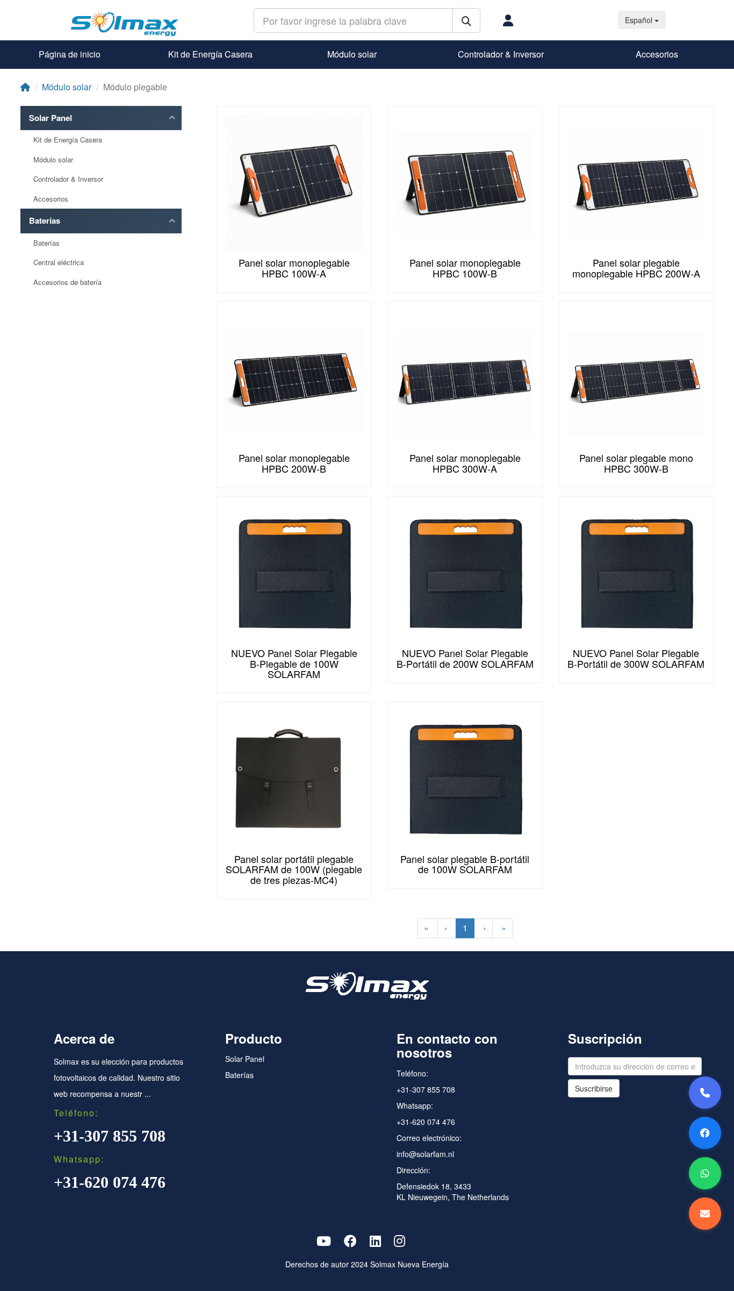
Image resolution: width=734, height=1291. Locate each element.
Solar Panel (50, 118)
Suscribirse (594, 1088)
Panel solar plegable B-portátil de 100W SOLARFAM (464, 864)
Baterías (44, 220)
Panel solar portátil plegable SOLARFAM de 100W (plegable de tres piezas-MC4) (294, 869)
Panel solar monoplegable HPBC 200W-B (294, 463)
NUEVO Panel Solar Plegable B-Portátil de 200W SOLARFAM (465, 658)
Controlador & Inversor (501, 54)
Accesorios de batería (67, 282)
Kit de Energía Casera (210, 54)
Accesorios (657, 54)
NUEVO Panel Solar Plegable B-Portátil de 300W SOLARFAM (635, 658)
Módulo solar (352, 54)
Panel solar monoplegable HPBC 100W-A (294, 267)
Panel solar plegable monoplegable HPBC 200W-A (636, 267)
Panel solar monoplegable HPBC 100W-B (465, 267)
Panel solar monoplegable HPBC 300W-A (465, 463)
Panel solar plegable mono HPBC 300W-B (636, 463)
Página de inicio (69, 54)
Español (639, 20)
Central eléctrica (58, 262)
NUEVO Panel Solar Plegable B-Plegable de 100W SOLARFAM (294, 663)
